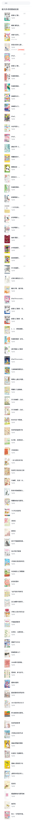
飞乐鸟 (13, 18)
